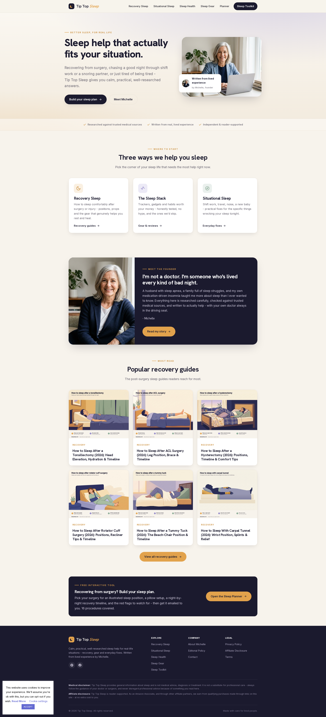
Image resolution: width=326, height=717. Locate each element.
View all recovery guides (160, 556)
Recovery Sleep (138, 6)
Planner (224, 6)
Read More (19, 701)
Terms (229, 657)
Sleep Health (187, 6)
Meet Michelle (123, 99)
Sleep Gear (207, 6)
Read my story (156, 331)
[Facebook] (80, 665)
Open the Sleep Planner (226, 596)
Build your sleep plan (83, 99)
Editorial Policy (196, 650)
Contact (192, 657)
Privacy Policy (233, 644)
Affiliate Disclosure (236, 650)
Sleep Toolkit (245, 6)
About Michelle (197, 644)
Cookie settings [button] (38, 701)
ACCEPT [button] (28, 706)
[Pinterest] (72, 665)
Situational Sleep (163, 6)
